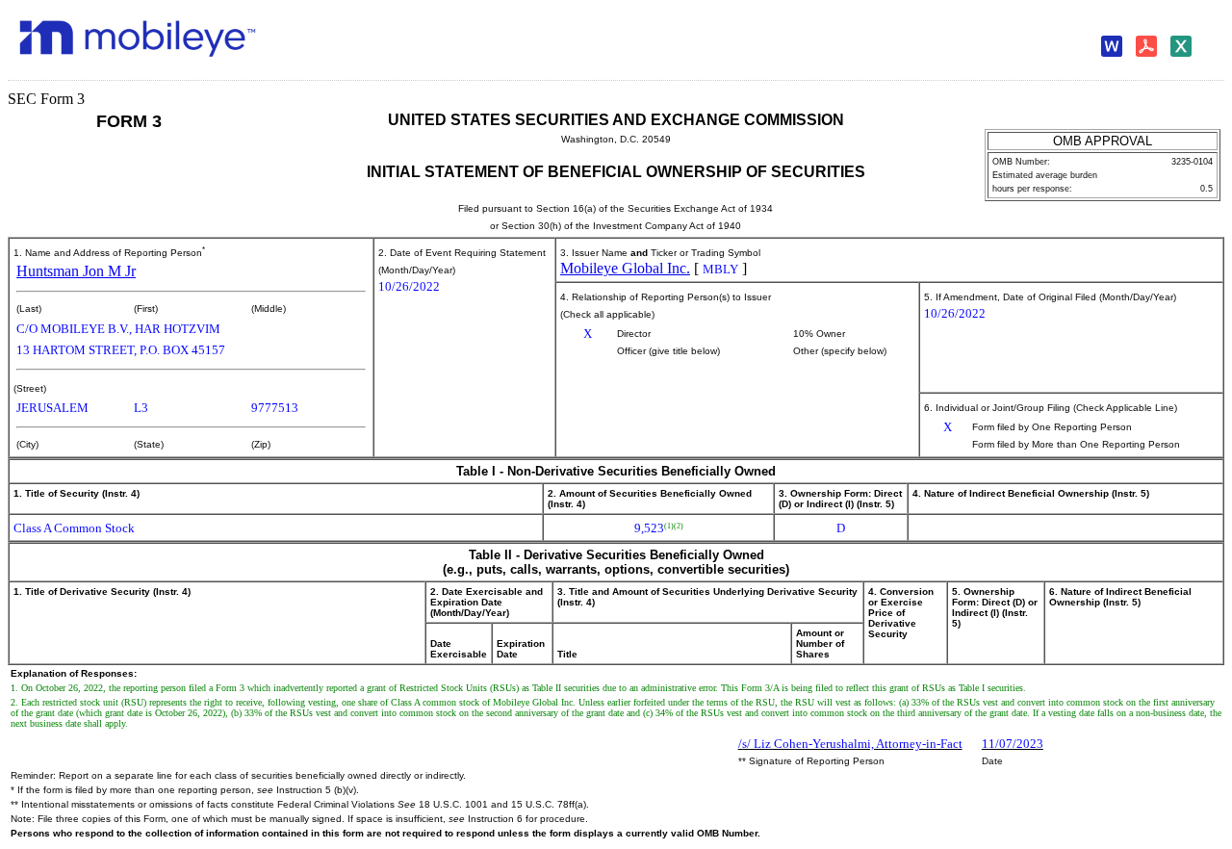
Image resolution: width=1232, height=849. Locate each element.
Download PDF (1151, 46)
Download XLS (1185, 46)
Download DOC (1116, 46)
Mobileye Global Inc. (625, 268)
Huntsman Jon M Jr (76, 271)
